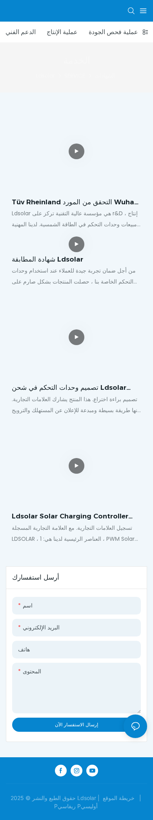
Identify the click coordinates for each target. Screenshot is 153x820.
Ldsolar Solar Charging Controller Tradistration (70, 517)
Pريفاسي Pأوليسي (76, 806)
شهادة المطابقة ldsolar (47, 259)
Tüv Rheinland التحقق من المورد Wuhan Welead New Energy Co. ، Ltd (75, 202)
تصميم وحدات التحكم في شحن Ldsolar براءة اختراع (69, 388)
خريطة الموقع (118, 798)
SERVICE (74, 76)
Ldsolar (45, 76)
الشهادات (105, 76)
